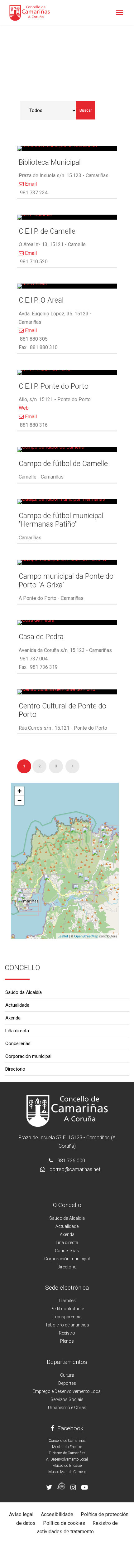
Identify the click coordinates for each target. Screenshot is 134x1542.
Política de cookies (64, 1523)
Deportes (67, 1383)
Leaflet (63, 935)
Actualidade (17, 1005)
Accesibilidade (57, 1514)
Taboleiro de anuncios (67, 1324)
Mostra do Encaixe (67, 1447)
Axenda (13, 1018)
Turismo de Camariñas (67, 1453)
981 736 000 (71, 1161)
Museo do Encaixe (67, 1465)
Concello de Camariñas (67, 1440)
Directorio (15, 1069)
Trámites (67, 1300)
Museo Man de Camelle (67, 1472)
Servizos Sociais (67, 1399)
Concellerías (18, 1043)
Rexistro (67, 1332)
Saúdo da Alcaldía (23, 992)
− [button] (19, 800)
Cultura (67, 1375)
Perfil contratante (67, 1308)
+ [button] (19, 791)
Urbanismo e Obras (67, 1407)
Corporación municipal (28, 1056)
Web (24, 408)
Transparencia (67, 1316)
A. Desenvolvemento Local (67, 1459)
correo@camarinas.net (75, 1169)
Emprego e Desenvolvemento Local (67, 1391)
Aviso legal (21, 1514)
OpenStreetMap (86, 935)
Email (30, 184)
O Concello (67, 1205)
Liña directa (17, 1031)
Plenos (67, 1341)
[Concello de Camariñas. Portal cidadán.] (29, 12)
